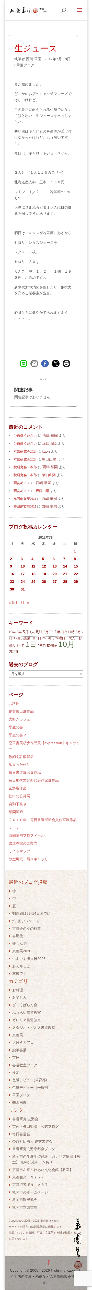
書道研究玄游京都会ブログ (33, 1149)
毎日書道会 (21, 1134)
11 (33, 566)
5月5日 (48, 632)
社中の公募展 (19, 796)
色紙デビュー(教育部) (29, 1080)
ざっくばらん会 (24, 1005)
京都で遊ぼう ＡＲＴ (30, 1185)
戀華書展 (19, 1050)
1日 (31, 644)
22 (76, 574)
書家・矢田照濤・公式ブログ (35, 1126)
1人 (32, 632)
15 (76, 566)
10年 (12, 632)
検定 (15, 1072)
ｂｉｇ (14, 827)
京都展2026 (21, 951)
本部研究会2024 (25, 451)
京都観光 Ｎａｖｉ (28, 1177)
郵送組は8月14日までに (31, 913)
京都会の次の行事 (26, 928)
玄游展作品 (18, 788)
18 (33, 574)
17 (23, 574)
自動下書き (18, 804)
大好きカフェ (19, 719)
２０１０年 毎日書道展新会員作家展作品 (43, 820)
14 (65, 566)
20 (55, 574)
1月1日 (36, 638)
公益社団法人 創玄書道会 (32, 1141)
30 (12, 589)
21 (65, 574)
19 (44, 574)
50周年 (52, 646)
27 (55, 582)
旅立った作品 (19, 765)
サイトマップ (19, 851)
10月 (66, 644)
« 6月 (13, 602)
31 (23, 589)
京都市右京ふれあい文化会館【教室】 (42, 1170)
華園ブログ (25, 65)
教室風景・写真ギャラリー (30, 859)
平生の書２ (18, 735)
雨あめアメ (22, 482)
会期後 (17, 936)
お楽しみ (19, 997)
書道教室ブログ (24, 1065)
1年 (58, 632)
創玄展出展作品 (21, 711)
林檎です (19, 973)
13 (55, 566)
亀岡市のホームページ (30, 1192)
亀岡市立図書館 (24, 1207)
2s (44, 638)
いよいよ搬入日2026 (28, 959)
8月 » (24, 602)
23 (12, 582)
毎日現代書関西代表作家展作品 (34, 780)
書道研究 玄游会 (25, 1119)
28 (65, 582)
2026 (13, 651)
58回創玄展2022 (25, 498)
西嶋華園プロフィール (26, 835)
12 (44, 566)
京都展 (17, 1035)
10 (23, 566)
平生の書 (16, 727)
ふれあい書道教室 (26, 1012)
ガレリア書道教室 (26, 1020)
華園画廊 (16, 812)
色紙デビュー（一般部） (32, 1088)
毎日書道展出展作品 (25, 772)
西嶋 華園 (33, 59)
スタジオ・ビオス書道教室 (33, 1028)
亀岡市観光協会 (24, 1200)
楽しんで (19, 944)
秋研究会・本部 (25, 467)
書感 (15, 1057)
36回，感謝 (21, 638)
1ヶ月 (20, 646)
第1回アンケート (25, 921)
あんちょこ (21, 966)
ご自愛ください (25, 435)
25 (33, 582)
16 (12, 574)
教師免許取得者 (21, 757)
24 (23, 582)
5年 (19, 632)
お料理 (14, 704)
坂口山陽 (49, 475)
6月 (39, 631)
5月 (26, 632)
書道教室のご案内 (23, 843)
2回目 (42, 646)
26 (44, 582)
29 (76, 582)
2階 (64, 632)
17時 (71, 632)
